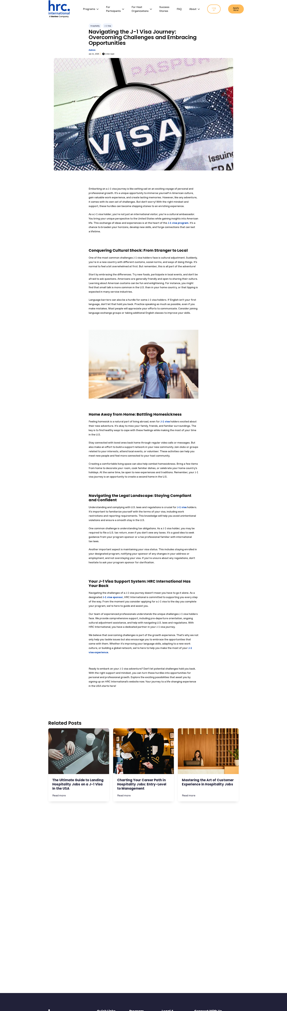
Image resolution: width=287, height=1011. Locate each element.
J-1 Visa (107, 26)
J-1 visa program (178, 223)
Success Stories (164, 9)
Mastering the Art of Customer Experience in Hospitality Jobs (208, 782)
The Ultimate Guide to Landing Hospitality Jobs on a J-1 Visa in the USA (77, 784)
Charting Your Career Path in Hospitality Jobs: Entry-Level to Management (141, 784)
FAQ (179, 9)
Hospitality (95, 26)
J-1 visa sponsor (113, 597)
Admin (92, 50)
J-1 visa (165, 421)
